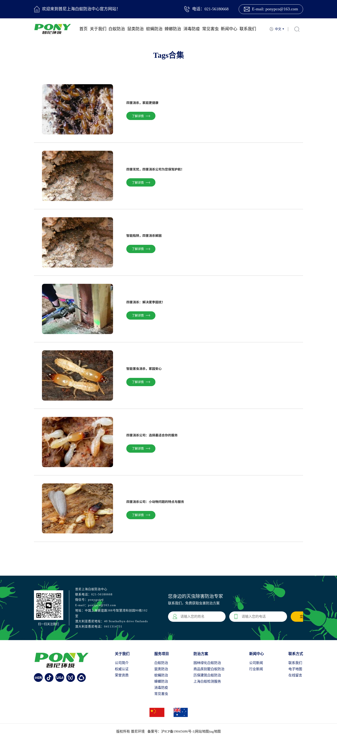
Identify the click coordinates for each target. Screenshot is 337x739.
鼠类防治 (135, 29)
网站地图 (202, 731)
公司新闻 (256, 663)
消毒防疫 (191, 29)
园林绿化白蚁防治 (207, 663)
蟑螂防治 (173, 29)
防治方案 (200, 654)
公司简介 (122, 663)
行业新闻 (256, 669)
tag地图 (215, 731)
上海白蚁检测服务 (207, 681)
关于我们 (98, 29)
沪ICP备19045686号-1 (177, 731)
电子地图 (295, 669)
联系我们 (248, 29)
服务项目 (161, 654)
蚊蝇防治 (154, 29)
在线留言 (295, 675)
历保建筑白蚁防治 (207, 675)
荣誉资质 (122, 675)
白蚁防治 (116, 29)
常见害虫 (210, 29)
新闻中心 (229, 29)
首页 (83, 29)
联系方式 (295, 654)
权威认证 (122, 669)
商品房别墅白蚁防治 (208, 669)
